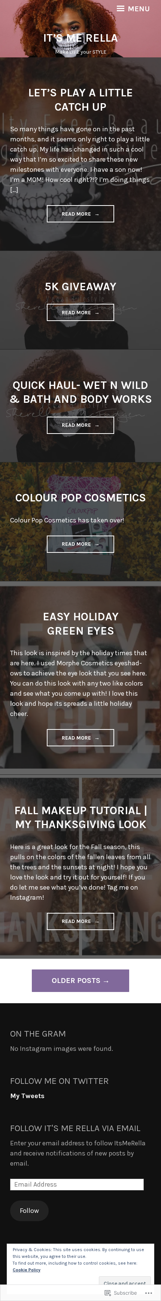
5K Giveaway (80, 286)
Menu (138, 9)
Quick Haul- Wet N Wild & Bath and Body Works (80, 392)
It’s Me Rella (80, 38)
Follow (29, 1210)
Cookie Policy (26, 1269)
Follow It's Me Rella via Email (75, 1128)
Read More (69, 216)
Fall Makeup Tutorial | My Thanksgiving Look (80, 817)
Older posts (76, 980)
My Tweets (27, 1096)
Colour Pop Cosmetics (80, 497)
